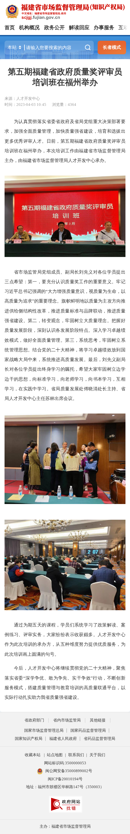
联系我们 (76, 755)
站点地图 (55, 755)
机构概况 (29, 27)
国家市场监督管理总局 (43, 730)
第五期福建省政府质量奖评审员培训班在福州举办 (65, 77)
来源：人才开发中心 (22, 98)
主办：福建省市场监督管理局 (65, 826)
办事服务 (104, 27)
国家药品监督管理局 (88, 730)
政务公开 (54, 27)
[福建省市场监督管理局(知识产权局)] (67, 11)
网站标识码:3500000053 (65, 763)
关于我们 (97, 755)
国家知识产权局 (28, 738)
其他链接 (98, 720)
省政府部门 (34, 720)
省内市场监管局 (67, 720)
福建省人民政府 (63, 738)
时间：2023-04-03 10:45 (25, 104)
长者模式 (112, 47)
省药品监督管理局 (99, 738)
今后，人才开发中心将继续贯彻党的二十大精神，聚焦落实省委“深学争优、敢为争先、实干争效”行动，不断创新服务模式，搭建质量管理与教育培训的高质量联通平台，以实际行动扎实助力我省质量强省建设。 (65, 682)
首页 (10, 27)
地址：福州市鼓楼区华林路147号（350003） (65, 787)
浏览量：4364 (64, 104)
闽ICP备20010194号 (65, 779)
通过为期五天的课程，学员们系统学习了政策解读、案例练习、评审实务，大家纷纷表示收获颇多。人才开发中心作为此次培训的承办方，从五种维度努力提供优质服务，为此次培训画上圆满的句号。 (65, 639)
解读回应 (79, 27)
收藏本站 (33, 755)
